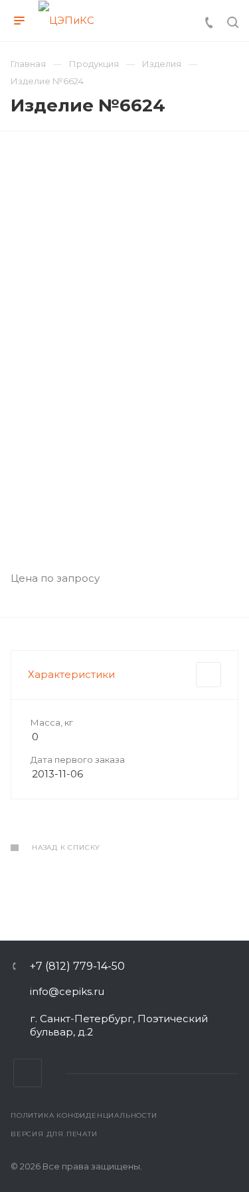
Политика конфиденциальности (84, 1115)
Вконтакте (27, 1073)
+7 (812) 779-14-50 (77, 966)
